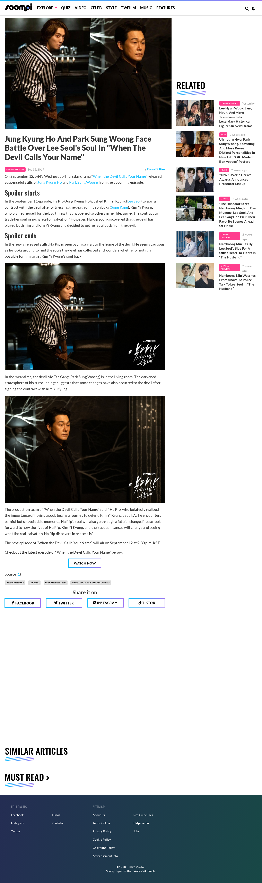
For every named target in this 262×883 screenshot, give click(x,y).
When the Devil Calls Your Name (119, 176)
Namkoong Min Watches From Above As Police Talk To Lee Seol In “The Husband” (237, 282)
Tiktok (148, 603)
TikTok (56, 815)
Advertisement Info (105, 856)
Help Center (141, 823)
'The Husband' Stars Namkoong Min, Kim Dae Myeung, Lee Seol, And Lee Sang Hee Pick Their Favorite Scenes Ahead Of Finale (237, 215)
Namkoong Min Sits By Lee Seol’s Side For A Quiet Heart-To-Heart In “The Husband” (237, 250)
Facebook (24, 603)
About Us (99, 815)
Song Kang (119, 207)
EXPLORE (45, 8)
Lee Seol (134, 201)
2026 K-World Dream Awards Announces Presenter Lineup (235, 179)
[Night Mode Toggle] (253, 9)
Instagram (107, 603)
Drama (225, 198)
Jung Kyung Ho (49, 182)
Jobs (136, 831)
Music (146, 8)
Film (223, 134)
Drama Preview (15, 169)
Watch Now (85, 563)
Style (111, 8)
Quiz (65, 8)
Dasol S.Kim (156, 169)
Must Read (24, 776)
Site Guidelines (143, 815)
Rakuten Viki (139, 871)
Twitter (66, 603)
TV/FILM (128, 8)
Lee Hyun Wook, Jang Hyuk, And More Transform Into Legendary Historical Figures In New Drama (235, 117)
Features (165, 8)
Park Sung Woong (83, 182)
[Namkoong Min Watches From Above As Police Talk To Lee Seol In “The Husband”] (195, 275)
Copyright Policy (104, 847)
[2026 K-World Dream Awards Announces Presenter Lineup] (195, 179)
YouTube (57, 823)
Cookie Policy (102, 839)
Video (80, 8)
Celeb (96, 8)
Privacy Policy (102, 831)
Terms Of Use (101, 823)
